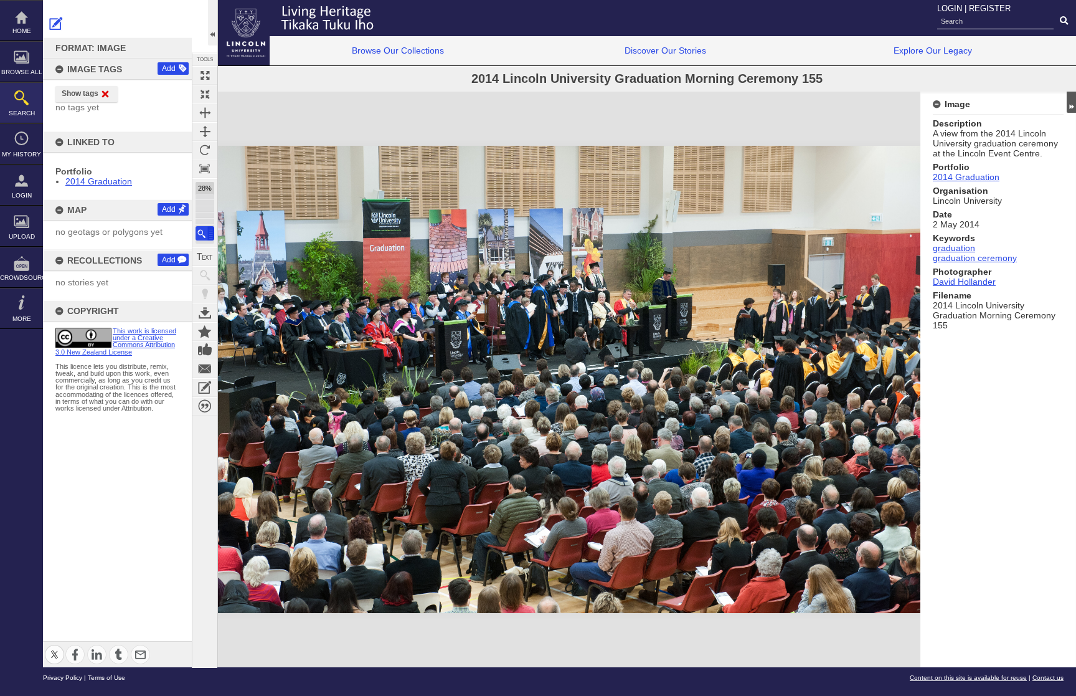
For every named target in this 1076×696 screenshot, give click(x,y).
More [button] (21, 318)
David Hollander (964, 282)
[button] (205, 233)
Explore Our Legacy (933, 50)
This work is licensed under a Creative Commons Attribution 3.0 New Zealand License (115, 341)
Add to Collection (204, 331)
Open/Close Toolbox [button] (212, 22)
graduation (954, 248)
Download (204, 312)
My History (21, 154)
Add (169, 68)
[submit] (1064, 21)
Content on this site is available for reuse (968, 677)
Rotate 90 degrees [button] (204, 150)
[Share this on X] (54, 647)
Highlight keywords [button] (204, 294)
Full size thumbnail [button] (204, 75)
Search (22, 113)
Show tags (80, 93)
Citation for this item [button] (204, 406)
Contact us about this (204, 369)
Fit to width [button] (204, 112)
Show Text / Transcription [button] (204, 256)
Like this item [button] (204, 350)
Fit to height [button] (204, 131)
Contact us (1048, 677)
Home (21, 30)
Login (22, 195)
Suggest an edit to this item (56, 24)
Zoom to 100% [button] (204, 169)
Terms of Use (106, 677)
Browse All (21, 72)
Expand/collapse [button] (1071, 102)
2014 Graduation (98, 181)
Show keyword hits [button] (204, 275)
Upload (22, 236)
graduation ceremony (975, 258)
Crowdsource (21, 277)
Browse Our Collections (398, 50)
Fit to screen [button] (204, 94)
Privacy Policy (62, 677)
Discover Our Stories (665, 50)
